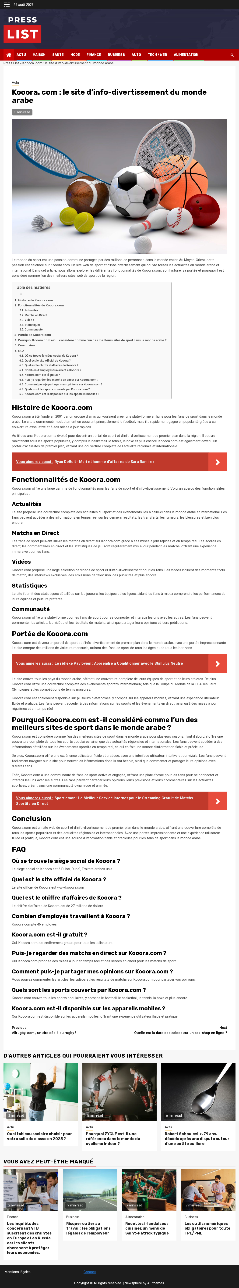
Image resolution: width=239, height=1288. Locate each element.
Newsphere (133, 1283)
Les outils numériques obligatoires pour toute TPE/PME (207, 1228)
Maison (39, 55)
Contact (90, 1272)
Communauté (33, 329)
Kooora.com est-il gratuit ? (42, 375)
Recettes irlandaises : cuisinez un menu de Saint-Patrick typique (147, 1228)
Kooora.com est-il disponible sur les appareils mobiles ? (62, 394)
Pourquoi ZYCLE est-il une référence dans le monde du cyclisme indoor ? (113, 1139)
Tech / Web (157, 55)
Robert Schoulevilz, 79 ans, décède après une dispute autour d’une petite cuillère (197, 1139)
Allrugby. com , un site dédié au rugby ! (44, 1030)
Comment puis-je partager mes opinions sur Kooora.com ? (63, 384)
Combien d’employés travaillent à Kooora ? (53, 370)
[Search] (232, 54)
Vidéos (29, 320)
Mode (75, 55)
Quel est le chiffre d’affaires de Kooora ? (51, 365)
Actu (21, 55)
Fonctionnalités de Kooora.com (41, 305)
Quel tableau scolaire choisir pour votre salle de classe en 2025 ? (39, 1136)
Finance (94, 55)
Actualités (31, 310)
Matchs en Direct (36, 315)
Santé (58, 55)
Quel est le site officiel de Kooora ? (47, 360)
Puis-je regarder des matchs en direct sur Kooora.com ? (61, 379)
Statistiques (32, 324)
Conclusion (26, 345)
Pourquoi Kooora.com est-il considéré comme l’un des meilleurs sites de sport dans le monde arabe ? (92, 340)
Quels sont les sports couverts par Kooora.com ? (57, 389)
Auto (136, 55)
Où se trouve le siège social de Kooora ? (51, 355)
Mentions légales (18, 1272)
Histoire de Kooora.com (35, 300)
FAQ (21, 350)
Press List (11, 63)
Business (116, 55)
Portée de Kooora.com (34, 335)
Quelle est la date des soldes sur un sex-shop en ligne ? (180, 1030)
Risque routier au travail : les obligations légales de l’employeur (88, 1228)
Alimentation (186, 55)
